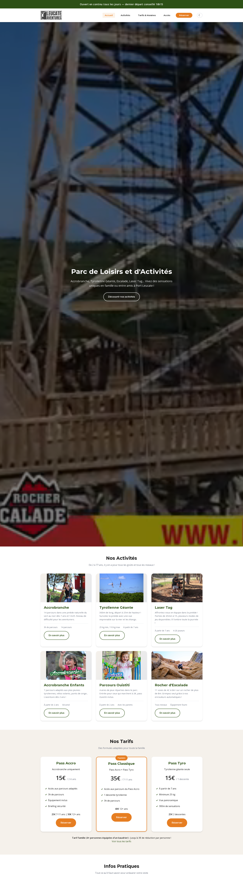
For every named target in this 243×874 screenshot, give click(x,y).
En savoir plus (56, 635)
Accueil (109, 15)
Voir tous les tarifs (121, 841)
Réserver (184, 15)
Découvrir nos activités (121, 296)
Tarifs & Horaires (147, 15)
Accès (167, 15)
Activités (125, 15)
